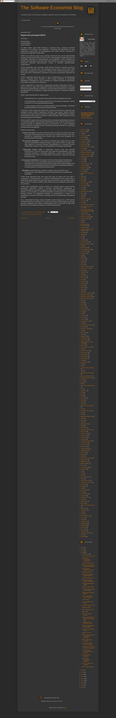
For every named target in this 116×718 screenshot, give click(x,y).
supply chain (84, 521)
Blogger (65, 707)
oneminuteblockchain (86, 347)
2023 (82, 552)
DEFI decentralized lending (87, 385)
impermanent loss (85, 480)
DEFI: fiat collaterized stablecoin (87, 664)
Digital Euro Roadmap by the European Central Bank (88, 619)
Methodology (84, 247)
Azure (82, 187)
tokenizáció (83, 527)
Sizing (82, 425)
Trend (82, 159)
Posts (82, 86)
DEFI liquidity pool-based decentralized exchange (88, 636)
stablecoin (83, 240)
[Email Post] (48, 212)
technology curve (85, 182)
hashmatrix (83, 332)
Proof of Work (84, 251)
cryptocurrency (84, 167)
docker (82, 465)
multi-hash (83, 183)
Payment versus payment (87, 405)
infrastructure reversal (86, 482)
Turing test (83, 308)
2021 (82, 672)
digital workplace (85, 463)
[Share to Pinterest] (57, 212)
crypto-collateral (85, 448)
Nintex (82, 401)
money (82, 285)
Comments (84, 89)
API (82, 365)
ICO (82, 236)
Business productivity (86, 243)
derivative (83, 283)
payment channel (85, 350)
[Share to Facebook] (56, 212)
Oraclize (83, 306)
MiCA (82, 274)
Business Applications (86, 298)
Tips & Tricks (84, 135)
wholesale (83, 536)
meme (82, 491)
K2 (81, 222)
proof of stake (84, 352)
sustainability (84, 523)
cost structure (84, 442)
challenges (83, 439)
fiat (81, 471)
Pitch (82, 408)
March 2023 (86, 554)
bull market (83, 315)
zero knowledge (85, 218)
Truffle (82, 158)
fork (82, 473)
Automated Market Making (87, 367)
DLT (82, 388)
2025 (82, 547)
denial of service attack (86, 458)
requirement (84, 510)
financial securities (85, 328)
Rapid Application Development (85, 225)
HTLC (82, 396)
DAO (82, 300)
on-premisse (84, 501)
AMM (82, 291)
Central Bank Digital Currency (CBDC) (87, 643)
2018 (82, 678)
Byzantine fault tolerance (87, 377)
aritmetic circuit (84, 433)
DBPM (82, 257)
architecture (84, 142)
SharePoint (83, 165)
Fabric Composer (85, 163)
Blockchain (83, 129)
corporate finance (85, 321)
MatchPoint (83, 272)
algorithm (83, 212)
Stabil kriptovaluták (87, 572)
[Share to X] (54, 212)
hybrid (82, 478)
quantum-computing (86, 216)
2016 (82, 683)
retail (82, 512)
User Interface (84, 309)
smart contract (84, 141)
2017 (82, 680)
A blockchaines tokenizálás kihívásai (88, 569)
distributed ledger (85, 191)
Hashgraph (83, 169)
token (82, 202)
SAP (82, 197)
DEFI (26, 214)
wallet (82, 534)
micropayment (84, 493)
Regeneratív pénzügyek (36, 214)
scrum (82, 514)
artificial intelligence (86, 156)
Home (47, 218)
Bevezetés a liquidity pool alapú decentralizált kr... (88, 565)
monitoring (83, 495)
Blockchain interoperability (87, 372)
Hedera (83, 270)
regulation (83, 508)
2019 (82, 676)
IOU (82, 238)
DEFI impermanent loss (88, 609)
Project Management (86, 249)
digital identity (84, 461)
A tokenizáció (85, 599)
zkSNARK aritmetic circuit (88, 605)
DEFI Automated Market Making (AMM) (88, 626)
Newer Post (24, 218)
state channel (84, 358)
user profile (83, 530)
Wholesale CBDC (86, 607)
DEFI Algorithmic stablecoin (86, 655)
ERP (82, 245)
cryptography (84, 450)
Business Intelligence (86, 376)
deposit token (84, 459)
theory (82, 178)
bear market (84, 437)
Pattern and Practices (86, 146)
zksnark (83, 289)
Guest (82, 302)
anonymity (83, 431)
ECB (82, 392)
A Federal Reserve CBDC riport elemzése (88, 589)
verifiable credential (86, 532)
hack (82, 330)
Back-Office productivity (87, 292)
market (82, 148)
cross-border (84, 444)
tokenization (84, 525)
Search (82, 420)
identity (82, 334)
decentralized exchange (87, 324)
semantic (83, 287)
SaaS (82, 418)
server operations (85, 515)
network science (85, 497)
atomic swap (84, 435)
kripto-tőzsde (84, 490)
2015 (82, 685)
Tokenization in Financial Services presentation (88, 647)
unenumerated (84, 362)
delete (82, 456)
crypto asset (84, 446)
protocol (83, 503)
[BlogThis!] (53, 212)
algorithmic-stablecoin (86, 429)
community (83, 319)
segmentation (84, 356)
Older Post (71, 218)
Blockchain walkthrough (87, 296)
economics (83, 139)
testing (82, 360)
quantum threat (85, 214)
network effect (84, 340)
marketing (83, 232)
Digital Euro (84, 390)
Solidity (82, 137)
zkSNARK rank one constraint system (87, 622)
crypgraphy (83, 281)
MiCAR (82, 304)
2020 (82, 674)
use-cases (83, 529)
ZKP (82, 313)
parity (82, 348)
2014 (82, 687)
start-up (83, 517)
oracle (82, 262)
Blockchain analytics (86, 294)
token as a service (85, 268)
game (82, 474)
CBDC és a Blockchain (87, 587)
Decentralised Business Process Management (87, 210)
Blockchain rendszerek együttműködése (88, 575)
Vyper (82, 311)
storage (83, 519)
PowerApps (84, 277)
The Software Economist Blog (52, 7)
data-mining (84, 253)
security (83, 171)
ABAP (82, 364)
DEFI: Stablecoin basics (88, 666)
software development (86, 152)
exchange (83, 326)
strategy (83, 234)
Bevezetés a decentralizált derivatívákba (86, 559)
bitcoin (82, 161)
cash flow (83, 317)
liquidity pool (84, 336)
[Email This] (51, 212)
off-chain (83, 345)
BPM (82, 371)
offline (82, 499)
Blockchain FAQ (85, 242)
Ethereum (83, 131)
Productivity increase (86, 410)
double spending (85, 467)
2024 (82, 550)
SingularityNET (84, 424)
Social (82, 279)
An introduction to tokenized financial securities (87, 651)
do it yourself (84, 185)
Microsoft (83, 258)
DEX (82, 220)
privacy (82, 264)
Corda (82, 379)
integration (83, 486)
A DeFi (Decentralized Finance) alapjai (87, 596)
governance (84, 227)
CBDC (82, 195)
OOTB (82, 403)
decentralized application (87, 173)
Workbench (84, 427)
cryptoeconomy (85, 150)
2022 (82, 670)
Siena (82, 422)
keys (82, 488)
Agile (82, 176)
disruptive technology (86, 154)
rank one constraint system (87, 505)
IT (81, 133)
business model (85, 199)
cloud (82, 189)
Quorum (83, 260)
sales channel (84, 354)
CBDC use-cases (86, 632)
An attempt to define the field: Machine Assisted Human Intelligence (87, 114)
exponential (84, 469)
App (82, 255)
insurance (83, 484)
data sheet (83, 452)
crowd (82, 323)
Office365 (83, 276)
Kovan (82, 400)
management (84, 338)
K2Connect (83, 398)
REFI (29, 214)
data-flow (83, 454)
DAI (82, 383)
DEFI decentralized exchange (87, 640)
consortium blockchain (86, 440)
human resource (85, 476)
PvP (82, 412)
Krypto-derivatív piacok (88, 563)
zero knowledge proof (86, 204)
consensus (83, 200)
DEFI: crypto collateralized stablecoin (86, 660)
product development (86, 266)
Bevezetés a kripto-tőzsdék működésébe (88, 580)
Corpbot (83, 381)
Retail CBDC (85, 611)
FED (82, 394)
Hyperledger (84, 144)
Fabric (82, 193)
